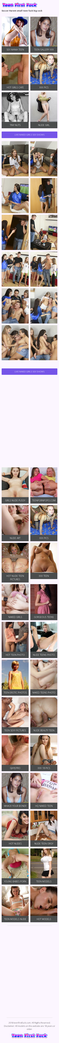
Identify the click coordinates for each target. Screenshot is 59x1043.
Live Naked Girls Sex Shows (30, 134)
